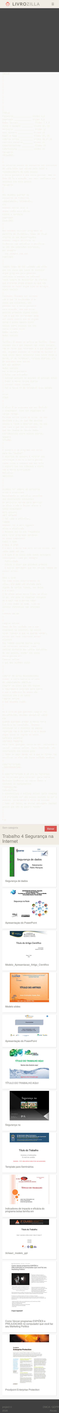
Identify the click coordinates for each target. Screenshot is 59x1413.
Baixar (50, 828)
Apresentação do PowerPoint (21, 922)
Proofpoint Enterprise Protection (22, 1389)
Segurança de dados (16, 881)
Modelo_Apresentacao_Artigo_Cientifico (27, 964)
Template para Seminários (19, 1166)
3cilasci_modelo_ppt (16, 1253)
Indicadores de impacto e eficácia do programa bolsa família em (24, 1210)
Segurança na (12, 1124)
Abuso (53, 1410)
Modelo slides (12, 1006)
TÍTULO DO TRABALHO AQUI (21, 1083)
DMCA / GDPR (51, 1407)
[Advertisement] (29, 40)
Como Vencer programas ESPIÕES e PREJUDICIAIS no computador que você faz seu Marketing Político (29, 1323)
